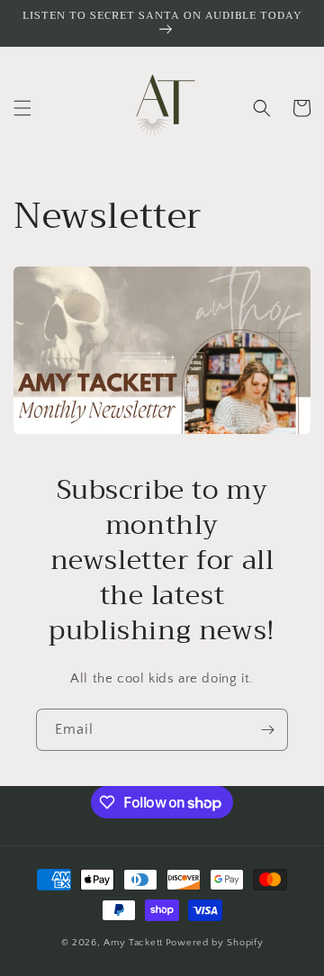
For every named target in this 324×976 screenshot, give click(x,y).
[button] (22, 108)
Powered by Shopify (215, 942)
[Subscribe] (267, 730)
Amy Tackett (133, 942)
